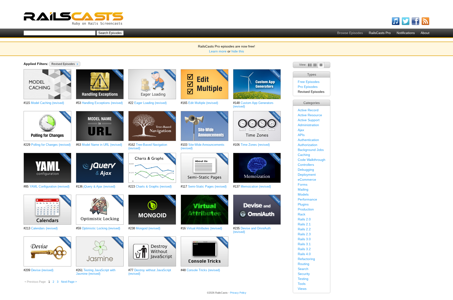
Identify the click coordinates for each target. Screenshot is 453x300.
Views (302, 289)
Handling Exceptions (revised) (102, 103)
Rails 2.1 (304, 224)
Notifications (406, 33)
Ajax (301, 130)
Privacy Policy (238, 292)
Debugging (306, 169)
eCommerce (307, 179)
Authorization (307, 145)
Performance (307, 199)
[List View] (315, 64)
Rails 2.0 (304, 219)
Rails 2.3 (304, 234)
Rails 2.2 (304, 229)
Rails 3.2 (304, 249)
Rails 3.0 (304, 239)
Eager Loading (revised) (150, 103)
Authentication (308, 140)
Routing (303, 264)
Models (303, 194)
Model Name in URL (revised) (102, 144)
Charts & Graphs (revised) (154, 186)
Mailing (303, 189)
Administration (308, 125)
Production (306, 209)
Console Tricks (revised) (203, 270)
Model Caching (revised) (47, 103)
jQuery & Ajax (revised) (99, 186)
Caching (304, 155)
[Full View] (310, 64)
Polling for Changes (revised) (51, 144)
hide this (237, 51)
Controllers (306, 165)
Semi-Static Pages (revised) (207, 186)
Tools (302, 284)
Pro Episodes (308, 87)
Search (303, 269)
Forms (302, 184)
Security (304, 274)
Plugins (303, 204)
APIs (301, 135)
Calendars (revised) (44, 228)
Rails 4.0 (304, 254)
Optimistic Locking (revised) (101, 228)
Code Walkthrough (311, 160)
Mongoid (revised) (148, 228)
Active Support (308, 120)
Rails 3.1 (304, 244)
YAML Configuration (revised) (49, 186)
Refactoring (306, 259)
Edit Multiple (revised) (203, 103)
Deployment (307, 174)
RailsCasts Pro (380, 33)
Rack (301, 214)
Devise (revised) (42, 270)
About (425, 33)
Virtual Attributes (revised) (204, 228)
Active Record (308, 110)
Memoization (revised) (256, 186)
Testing (303, 279)
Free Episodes (308, 82)
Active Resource (310, 115)
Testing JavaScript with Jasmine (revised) (95, 271)
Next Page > (69, 281)
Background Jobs (311, 150)
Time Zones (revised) (255, 144)
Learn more (217, 51)
